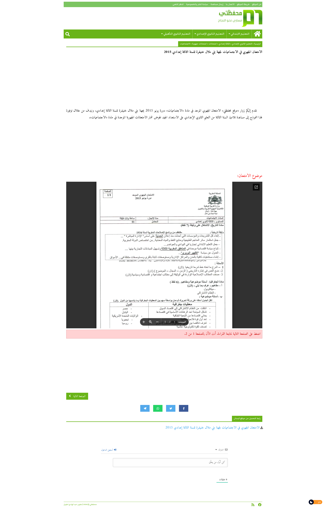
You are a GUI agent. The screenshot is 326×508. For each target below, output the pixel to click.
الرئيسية (257, 43)
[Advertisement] (164, 82)
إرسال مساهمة (217, 4)
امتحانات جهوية (199, 43)
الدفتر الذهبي (178, 4)
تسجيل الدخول (107, 450)
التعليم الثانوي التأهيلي (177, 34)
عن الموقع (256, 4)
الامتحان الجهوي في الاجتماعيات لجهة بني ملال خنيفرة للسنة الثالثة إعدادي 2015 (212, 428)
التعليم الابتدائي (240, 34)
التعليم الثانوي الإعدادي (210, 34)
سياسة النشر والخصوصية (197, 4)
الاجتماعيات (185, 43)
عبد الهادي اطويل (70, 504)
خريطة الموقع (243, 4)
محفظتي (230, 18)
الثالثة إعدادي (224, 43)
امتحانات (213, 43)
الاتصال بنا (230, 4)
